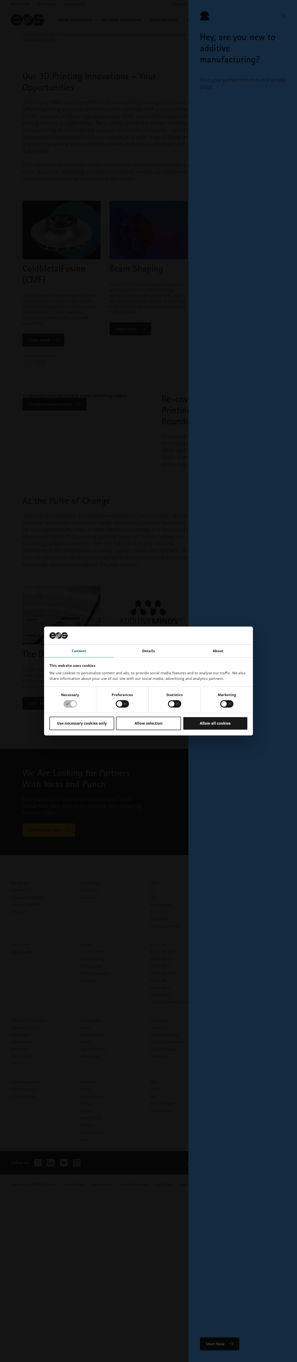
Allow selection (149, 723)
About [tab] (218, 650)
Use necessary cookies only (82, 723)
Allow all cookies (215, 723)
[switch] (122, 704)
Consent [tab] (79, 650)
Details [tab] (148, 650)
